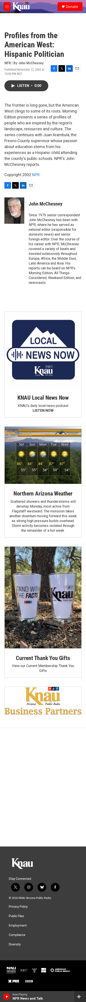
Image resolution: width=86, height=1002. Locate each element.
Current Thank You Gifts (43, 658)
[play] (6, 996)
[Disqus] (43, 787)
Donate (72, 7)
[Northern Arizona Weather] (43, 455)
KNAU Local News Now (43, 397)
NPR (36, 174)
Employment (18, 925)
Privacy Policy (18, 906)
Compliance (17, 935)
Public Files (16, 916)
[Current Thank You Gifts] (43, 597)
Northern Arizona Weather (43, 493)
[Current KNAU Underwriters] (43, 700)
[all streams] (80, 996)
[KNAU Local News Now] (43, 350)
